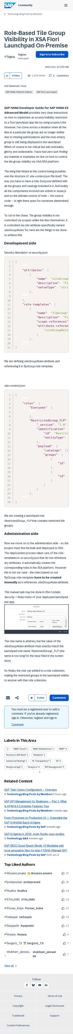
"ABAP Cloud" (19, 749)
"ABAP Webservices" (42, 749)
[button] (7, 76)
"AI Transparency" (40, 761)
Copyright (18, 1005)
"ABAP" (62, 749)
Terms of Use (54, 996)
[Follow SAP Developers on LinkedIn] (46, 985)
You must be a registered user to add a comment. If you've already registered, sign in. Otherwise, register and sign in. (36, 713)
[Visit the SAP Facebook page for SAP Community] (27, 985)
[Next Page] (39, 772)
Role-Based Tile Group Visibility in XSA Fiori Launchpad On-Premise (36, 39)
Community (25, 5)
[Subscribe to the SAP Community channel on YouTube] (39, 985)
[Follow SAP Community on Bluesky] (33, 985)
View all (9, 965)
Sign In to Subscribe (52, 54)
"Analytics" (33, 767)
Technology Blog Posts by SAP (26, 826)
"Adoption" (38, 755)
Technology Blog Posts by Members (24, 14)
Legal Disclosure (54, 1005)
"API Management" (53, 767)
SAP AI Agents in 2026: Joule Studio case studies (34, 834)
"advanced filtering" (15, 761)
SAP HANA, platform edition (19, 92)
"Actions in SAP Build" (16, 755)
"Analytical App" (13, 767)
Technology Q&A (17, 838)
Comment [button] (59, 697)
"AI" (57, 761)
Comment (18, 724)
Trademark (18, 1015)
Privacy (18, 996)
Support (55, 1015)
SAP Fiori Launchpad (47, 92)
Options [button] (38, 61)
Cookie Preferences (18, 1025)
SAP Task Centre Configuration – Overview (30, 789)
